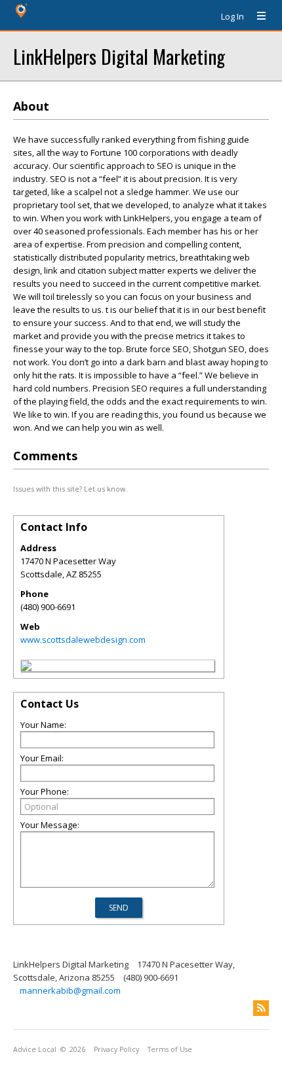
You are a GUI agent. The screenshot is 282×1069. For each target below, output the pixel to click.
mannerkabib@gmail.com (70, 990)
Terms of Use (170, 1049)
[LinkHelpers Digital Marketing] (26, 668)
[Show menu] (256, 16)
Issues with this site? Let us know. (70, 489)
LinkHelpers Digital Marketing (119, 56)
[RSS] (261, 1008)
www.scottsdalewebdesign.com (83, 639)
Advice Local (34, 1049)
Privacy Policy (116, 1049)
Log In (232, 16)
